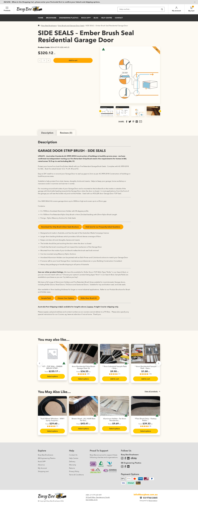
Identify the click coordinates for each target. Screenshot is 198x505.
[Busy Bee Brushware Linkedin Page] (128, 458)
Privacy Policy (74, 471)
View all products (151, 391)
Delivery (72, 461)
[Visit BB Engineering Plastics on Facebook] (125, 466)
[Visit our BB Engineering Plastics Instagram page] (122, 466)
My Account (42, 468)
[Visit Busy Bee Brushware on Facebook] (125, 458)
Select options (52, 379)
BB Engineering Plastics (46, 458)
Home (40, 18)
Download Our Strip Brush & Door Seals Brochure (60, 227)
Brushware (51, 18)
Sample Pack (46, 298)
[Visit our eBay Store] (134, 458)
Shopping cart (43, 471)
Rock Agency (153, 501)
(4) (150, 426)
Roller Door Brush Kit (89, 298)
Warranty (72, 465)
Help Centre (106, 18)
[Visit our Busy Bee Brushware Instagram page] (122, 458)
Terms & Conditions (76, 475)
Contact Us (73, 455)
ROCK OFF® (86, 18)
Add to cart (73, 60)
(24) (57, 374)
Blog (96, 18)
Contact (119, 18)
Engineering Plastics (68, 18)
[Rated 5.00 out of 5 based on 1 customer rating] (51, 426)
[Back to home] (29, 9)
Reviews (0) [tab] (66, 132)
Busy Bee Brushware (49, 26)
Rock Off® (42, 461)
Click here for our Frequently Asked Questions (102, 227)
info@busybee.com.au (146, 495)
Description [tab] (47, 132)
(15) (119, 374)
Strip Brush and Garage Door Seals (71, 26)
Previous (100, 111)
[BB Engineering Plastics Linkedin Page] (128, 466)
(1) (88, 374)
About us (41, 465)
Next (160, 111)
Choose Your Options (66, 298)
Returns (72, 468)
